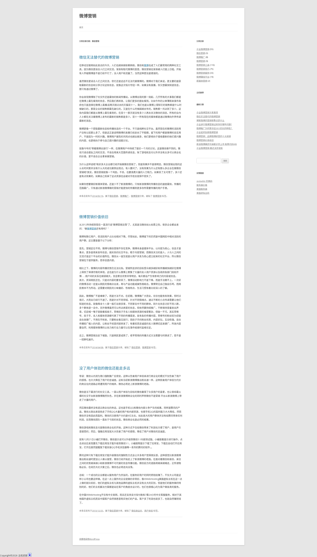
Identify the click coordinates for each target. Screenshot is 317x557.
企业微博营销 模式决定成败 (209, 148)
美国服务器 (201, 189)
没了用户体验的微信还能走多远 (104, 368)
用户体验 (148, 510)
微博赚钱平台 (202, 76)
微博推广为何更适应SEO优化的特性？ (214, 128)
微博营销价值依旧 (93, 216)
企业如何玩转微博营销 (207, 132)
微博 (146, 65)
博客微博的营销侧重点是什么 (210, 120)
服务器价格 (201, 185)
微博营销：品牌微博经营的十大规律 (213, 136)
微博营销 (87, 16)
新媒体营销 (201, 80)
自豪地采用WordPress (89, 539)
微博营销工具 (202, 65)
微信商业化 (136, 510)
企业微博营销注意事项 (207, 112)
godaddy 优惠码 (204, 181)
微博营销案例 (202, 72)
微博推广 (124, 195)
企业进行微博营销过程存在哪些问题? (214, 124)
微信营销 (113, 195)
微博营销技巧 (202, 68)
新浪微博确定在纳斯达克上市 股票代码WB (216, 144)
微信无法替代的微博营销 (99, 57)
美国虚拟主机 (202, 192)
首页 (81, 27)
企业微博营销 (202, 49)
